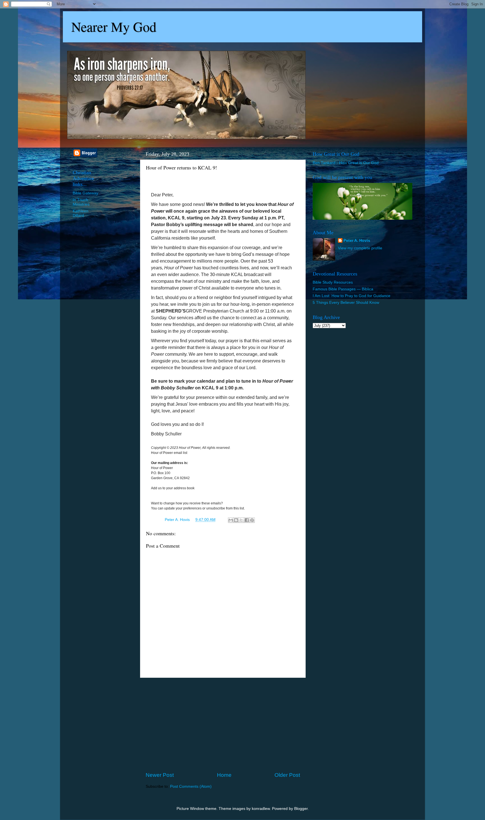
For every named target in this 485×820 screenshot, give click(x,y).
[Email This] (231, 520)
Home (224, 775)
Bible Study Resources (333, 282)
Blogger (301, 809)
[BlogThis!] (236, 520)
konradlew (261, 809)
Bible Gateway (85, 193)
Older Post (287, 775)
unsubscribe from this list (225, 508)
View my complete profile (360, 248)
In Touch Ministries (81, 202)
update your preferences (183, 508)
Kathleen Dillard (80, 213)
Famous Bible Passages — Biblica (343, 289)
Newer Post (160, 775)
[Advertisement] (223, 724)
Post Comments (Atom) (191, 786)
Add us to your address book (173, 488)
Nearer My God (113, 26)
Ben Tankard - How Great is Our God (346, 163)
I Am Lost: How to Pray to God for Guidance (351, 296)
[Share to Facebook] (247, 520)
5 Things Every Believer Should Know (346, 302)
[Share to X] (241, 520)
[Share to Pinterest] (252, 520)
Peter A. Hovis (357, 240)
